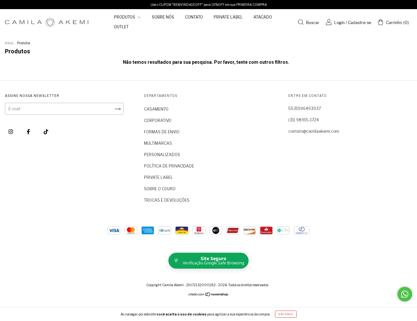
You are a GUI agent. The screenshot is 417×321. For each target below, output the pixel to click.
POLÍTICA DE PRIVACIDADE (169, 166)
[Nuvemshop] (208, 294)
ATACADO (262, 17)
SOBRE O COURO (160, 188)
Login (339, 22)
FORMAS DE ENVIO (162, 131)
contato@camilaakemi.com (313, 131)
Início (9, 43)
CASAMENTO (156, 109)
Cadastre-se (359, 22)
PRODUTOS (125, 17)
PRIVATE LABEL (228, 17)
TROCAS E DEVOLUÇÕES (167, 200)
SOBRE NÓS (163, 17)
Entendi (286, 314)
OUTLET (121, 26)
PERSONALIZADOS (162, 154)
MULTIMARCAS (158, 143)
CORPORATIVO (157, 120)
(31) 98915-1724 (303, 119)
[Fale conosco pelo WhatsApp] (404, 294)
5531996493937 (304, 108)
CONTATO (194, 17)
